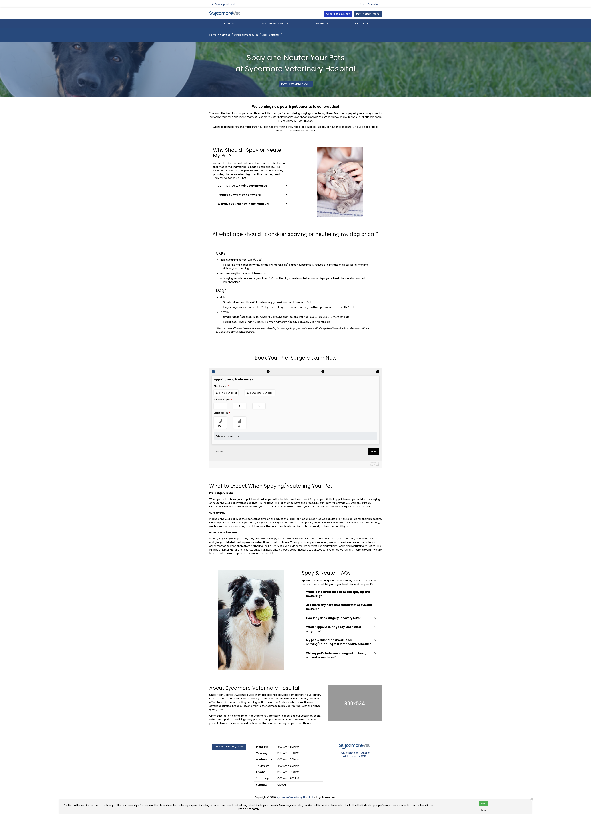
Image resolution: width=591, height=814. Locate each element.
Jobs (362, 4)
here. (256, 808)
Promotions (374, 4)
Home (213, 35)
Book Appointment (367, 14)
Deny (483, 810)
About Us (322, 23)
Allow (483, 803)
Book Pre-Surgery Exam (295, 83)
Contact (361, 23)
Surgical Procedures (246, 35)
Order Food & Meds (338, 14)
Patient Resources (275, 23)
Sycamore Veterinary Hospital (294, 797)
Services (229, 23)
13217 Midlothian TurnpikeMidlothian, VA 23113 (355, 754)
